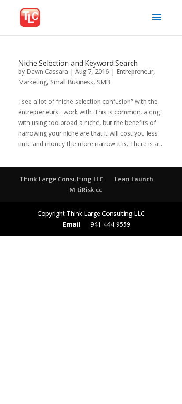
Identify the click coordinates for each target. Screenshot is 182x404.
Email (71, 224)
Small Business (71, 82)
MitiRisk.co (86, 189)
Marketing (32, 82)
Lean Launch (134, 179)
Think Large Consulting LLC (61, 179)
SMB (103, 82)
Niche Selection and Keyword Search (78, 63)
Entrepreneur (134, 71)
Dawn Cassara (47, 71)
